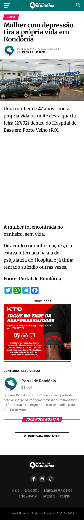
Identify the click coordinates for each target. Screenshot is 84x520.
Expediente (49, 496)
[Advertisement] (42, 180)
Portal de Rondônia (33, 51)
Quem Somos (31, 490)
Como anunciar (28, 496)
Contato (65, 496)
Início (15, 490)
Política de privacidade (58, 490)
